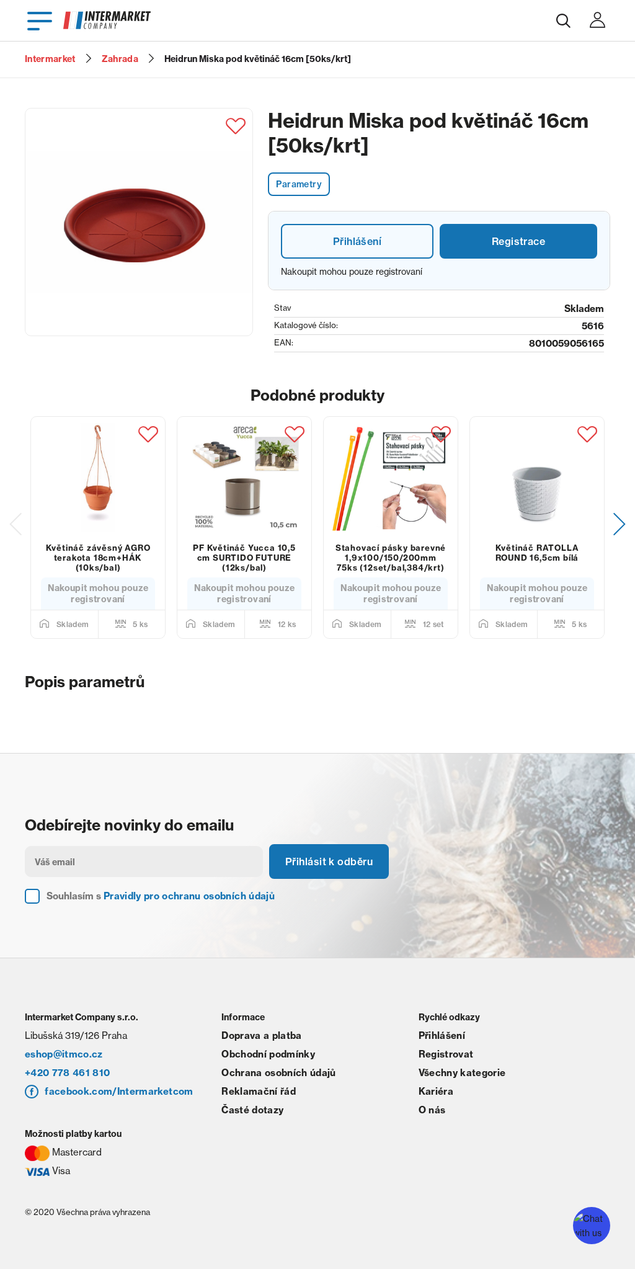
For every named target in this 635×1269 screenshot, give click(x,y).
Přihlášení (357, 241)
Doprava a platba (261, 1035)
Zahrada (120, 59)
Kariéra (436, 1091)
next (619, 524)
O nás (432, 1110)
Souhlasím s (161, 896)
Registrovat (446, 1054)
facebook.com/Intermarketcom (119, 1091)
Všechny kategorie (462, 1073)
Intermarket (50, 59)
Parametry (299, 184)
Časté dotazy (252, 1110)
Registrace (518, 241)
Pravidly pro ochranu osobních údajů (189, 896)
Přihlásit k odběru (329, 861)
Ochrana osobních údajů (278, 1073)
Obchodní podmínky (268, 1054)
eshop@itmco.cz (64, 1054)
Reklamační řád (258, 1091)
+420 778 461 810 (67, 1073)
